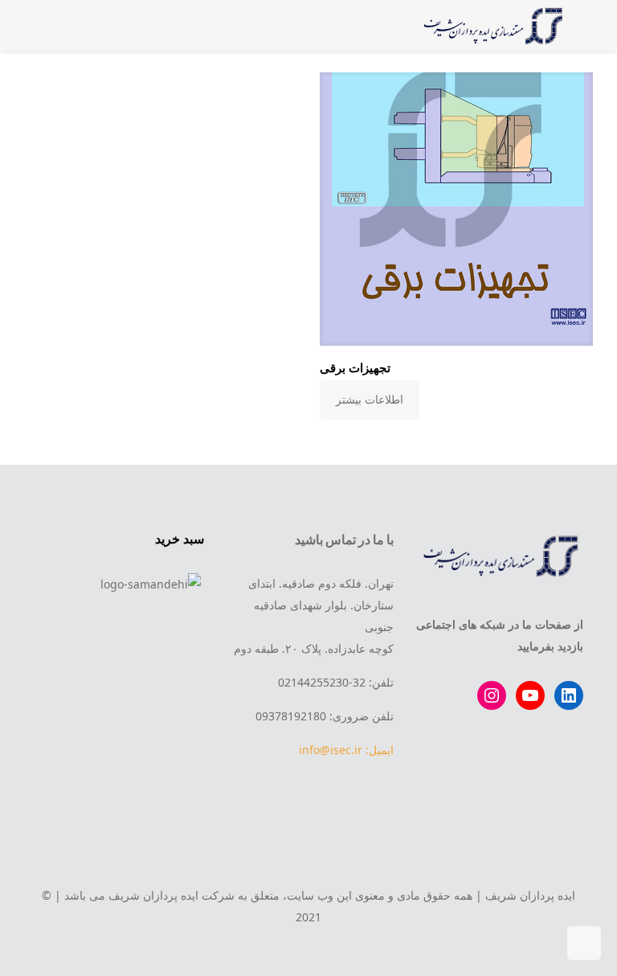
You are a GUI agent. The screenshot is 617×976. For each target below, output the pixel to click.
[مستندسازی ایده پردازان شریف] (491, 25)
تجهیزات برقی (355, 367)
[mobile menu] (63, 25)
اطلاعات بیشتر (369, 399)
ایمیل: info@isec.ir (346, 749)
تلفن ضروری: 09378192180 (324, 716)
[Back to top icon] (308, 859)
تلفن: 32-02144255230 (336, 682)
